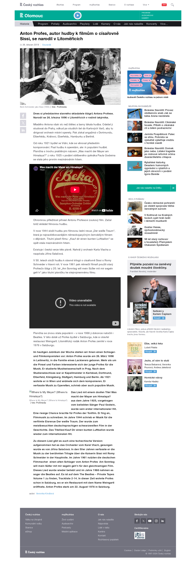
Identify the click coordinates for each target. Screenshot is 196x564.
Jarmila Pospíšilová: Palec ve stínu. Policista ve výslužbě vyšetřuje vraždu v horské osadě (159, 138)
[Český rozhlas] (31, 5)
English (167, 550)
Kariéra (101, 531)
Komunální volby (33, 523)
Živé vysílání (135, 85)
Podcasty (66, 527)
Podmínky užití (155, 550)
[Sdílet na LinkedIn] (23, 130)
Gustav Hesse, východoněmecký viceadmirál (154, 230)
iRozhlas (60, 5)
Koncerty (151, 23)
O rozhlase (129, 5)
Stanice (112, 5)
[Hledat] (172, 5)
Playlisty (85, 23)
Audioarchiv (147, 15)
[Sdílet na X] (23, 123)
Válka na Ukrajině (33, 519)
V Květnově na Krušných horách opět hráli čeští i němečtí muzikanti (158, 218)
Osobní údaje (140, 550)
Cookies (127, 550)
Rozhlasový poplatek (108, 539)
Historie (24, 23)
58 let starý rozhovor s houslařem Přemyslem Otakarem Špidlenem (158, 242)
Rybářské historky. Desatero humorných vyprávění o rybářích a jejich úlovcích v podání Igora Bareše (157, 168)
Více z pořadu (136, 199)
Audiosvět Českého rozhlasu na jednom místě (147, 97)
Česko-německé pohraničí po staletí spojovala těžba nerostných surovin (159, 206)
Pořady (55, 23)
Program (76, 5)
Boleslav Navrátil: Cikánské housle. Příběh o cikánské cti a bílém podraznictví (160, 125)
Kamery (145, 18)
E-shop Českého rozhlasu (143, 257)
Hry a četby (135, 75)
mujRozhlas (94, 5)
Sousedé (46, 44)
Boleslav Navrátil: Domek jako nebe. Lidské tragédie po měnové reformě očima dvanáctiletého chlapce (159, 152)
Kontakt (102, 535)
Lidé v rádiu (103, 527)
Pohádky (134, 80)
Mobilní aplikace (70, 531)
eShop (28, 531)
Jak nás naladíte (133, 23)
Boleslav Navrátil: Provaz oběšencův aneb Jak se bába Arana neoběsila (158, 113)
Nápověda (103, 523)
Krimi (146, 75)
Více (164, 23)
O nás (117, 23)
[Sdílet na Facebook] (23, 116)
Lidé (95, 23)
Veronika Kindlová (45, 493)
